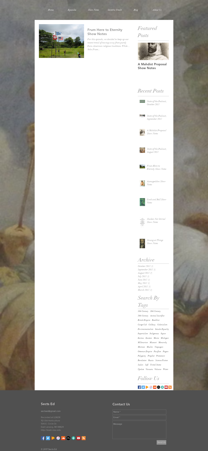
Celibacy (152, 324)
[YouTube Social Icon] (166, 387)
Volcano (158, 369)
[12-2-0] (151, 387)
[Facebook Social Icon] (43, 438)
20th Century (143, 316)
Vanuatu (149, 369)
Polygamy (142, 356)
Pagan (166, 351)
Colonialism (162, 324)
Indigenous (154, 333)
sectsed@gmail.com (51, 411)
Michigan (165, 338)
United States (155, 365)
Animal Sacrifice (157, 316)
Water (165, 369)
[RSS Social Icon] (170, 387)
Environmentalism (145, 329)
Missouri (153, 342)
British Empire (144, 320)
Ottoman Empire (145, 351)
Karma (141, 338)
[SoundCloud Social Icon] (154, 387)
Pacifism (157, 351)
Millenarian (143, 342)
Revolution (142, 360)
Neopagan (159, 347)
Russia (151, 360)
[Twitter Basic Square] (143, 387)
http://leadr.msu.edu (51, 430)
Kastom (149, 338)
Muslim (150, 347)
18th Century (143, 311)
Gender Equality (162, 329)
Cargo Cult (142, 324)
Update (141, 369)
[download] (158, 387)
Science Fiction (161, 360)
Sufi (146, 365)
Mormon (141, 347)
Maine (156, 338)
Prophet (151, 356)
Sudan (140, 365)
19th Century (155, 311)
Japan (163, 333)
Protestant (160, 356)
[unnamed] (147, 387)
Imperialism (143, 333)
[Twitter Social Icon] (48, 438)
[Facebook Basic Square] (139, 387)
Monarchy (162, 342)
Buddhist (155, 320)
